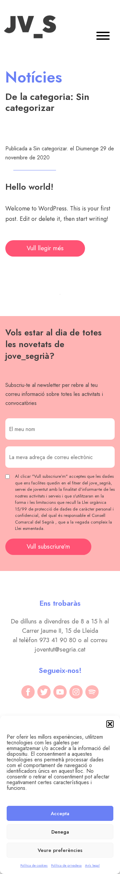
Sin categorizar (50, 148)
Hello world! (29, 187)
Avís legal (92, 865)
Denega (60, 832)
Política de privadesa (66, 865)
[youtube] (60, 692)
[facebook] (28, 692)
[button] (110, 724)
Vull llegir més (45, 248)
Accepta (60, 813)
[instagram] (76, 692)
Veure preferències (60, 850)
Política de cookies (34, 865)
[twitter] (44, 692)
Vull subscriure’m (48, 546)
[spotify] (92, 692)
